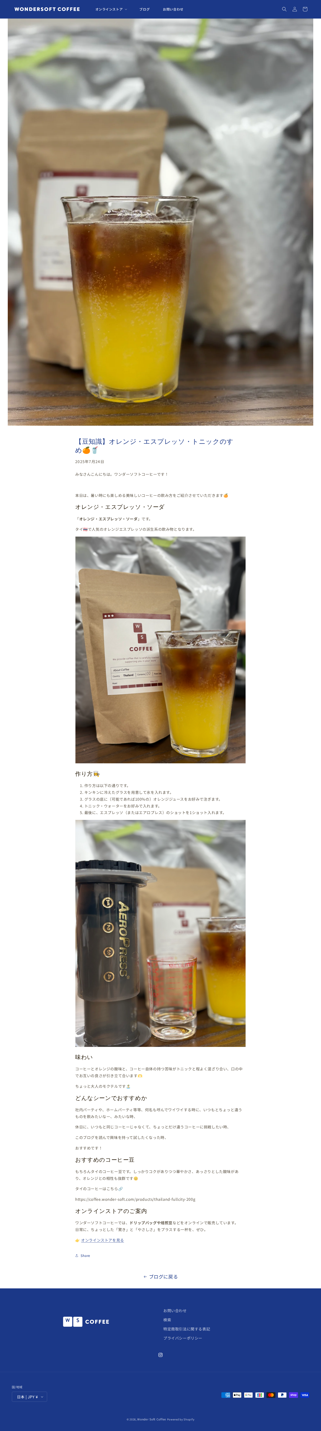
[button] (111, 9)
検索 (167, 1319)
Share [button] (85, 1255)
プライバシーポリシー (182, 1338)
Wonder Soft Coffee (151, 1419)
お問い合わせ (175, 1310)
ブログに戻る (163, 1276)
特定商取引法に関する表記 (186, 1329)
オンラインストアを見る (102, 1240)
